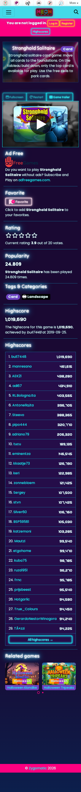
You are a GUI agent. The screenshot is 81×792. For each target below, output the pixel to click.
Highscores (40, 31)
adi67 (17, 385)
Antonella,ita (23, 405)
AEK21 (17, 376)
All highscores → (40, 639)
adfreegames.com (34, 180)
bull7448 (18, 356)
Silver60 (20, 511)
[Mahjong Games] (5, 3)
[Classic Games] (39, 3)
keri (16, 473)
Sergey (19, 492)
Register (67, 23)
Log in (53, 23)
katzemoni (22, 531)
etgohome (22, 550)
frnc (18, 579)
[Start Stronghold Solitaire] (40, 124)
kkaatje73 (21, 463)
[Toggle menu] (9, 12)
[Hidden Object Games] (61, 3)
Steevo (18, 414)
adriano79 (20, 434)
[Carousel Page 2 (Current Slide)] (42, 692)
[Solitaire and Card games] (50, 3)
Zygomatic (38, 768)
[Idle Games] (27, 3)
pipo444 (19, 424)
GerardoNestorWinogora (35, 618)
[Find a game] (76, 12)
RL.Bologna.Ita (24, 395)
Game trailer (61, 97)
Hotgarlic (22, 599)
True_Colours (26, 609)
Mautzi (19, 541)
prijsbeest (22, 589)
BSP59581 (21, 521)
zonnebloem (24, 482)
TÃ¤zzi (19, 628)
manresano (22, 366)
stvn (17, 502)
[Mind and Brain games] (16, 3)
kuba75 (20, 560)
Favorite (21, 202)
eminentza (21, 453)
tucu (17, 444)
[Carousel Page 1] (38, 692)
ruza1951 (21, 570)
